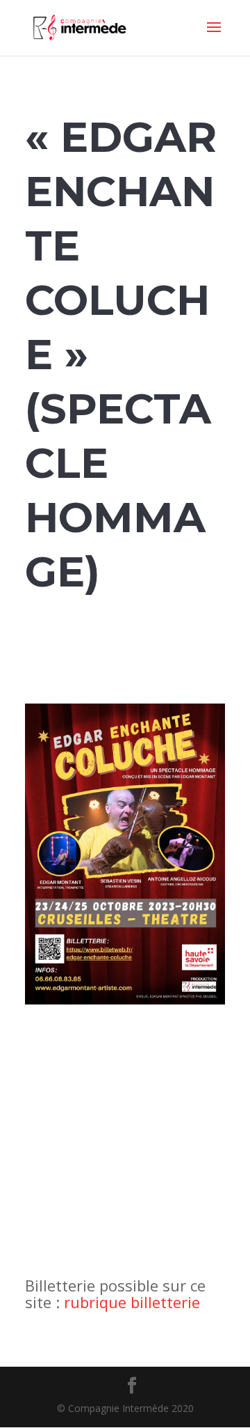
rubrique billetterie (132, 1301)
